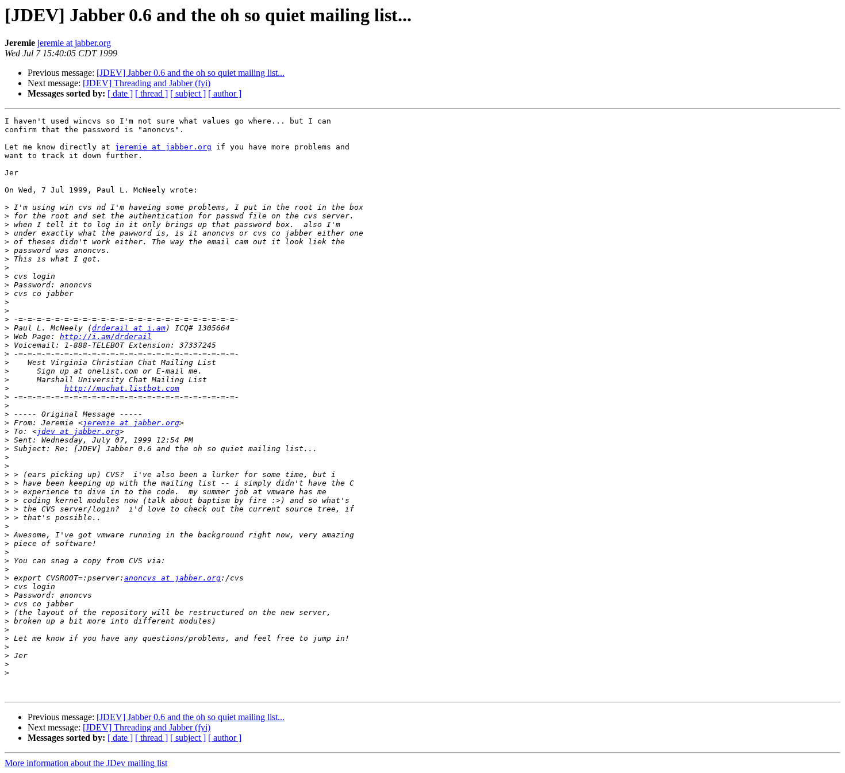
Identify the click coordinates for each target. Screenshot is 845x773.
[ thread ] (151, 93)
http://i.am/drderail (106, 336)
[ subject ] (188, 93)
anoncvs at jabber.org (172, 578)
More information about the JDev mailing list (86, 763)
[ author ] (224, 93)
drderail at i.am (129, 328)
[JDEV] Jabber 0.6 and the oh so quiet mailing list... (191, 73)
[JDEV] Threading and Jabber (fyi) (146, 83)
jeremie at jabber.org (74, 43)
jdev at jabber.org (78, 431)
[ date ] (120, 93)
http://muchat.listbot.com (121, 388)
